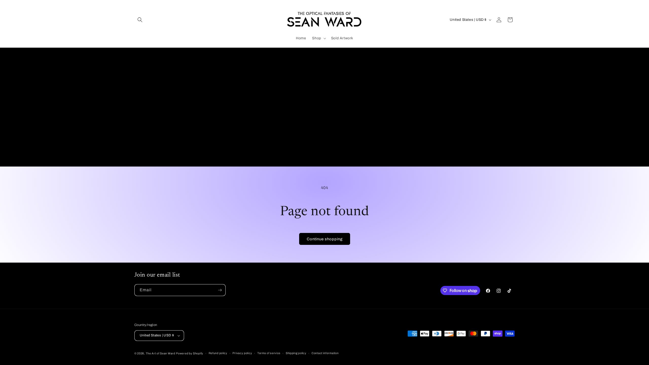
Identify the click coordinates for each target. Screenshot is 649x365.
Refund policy (218, 353)
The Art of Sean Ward (160, 353)
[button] (140, 19)
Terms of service (268, 353)
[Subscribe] (219, 290)
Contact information (325, 353)
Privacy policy (242, 353)
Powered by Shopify (189, 353)
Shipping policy (296, 353)
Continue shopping (324, 239)
